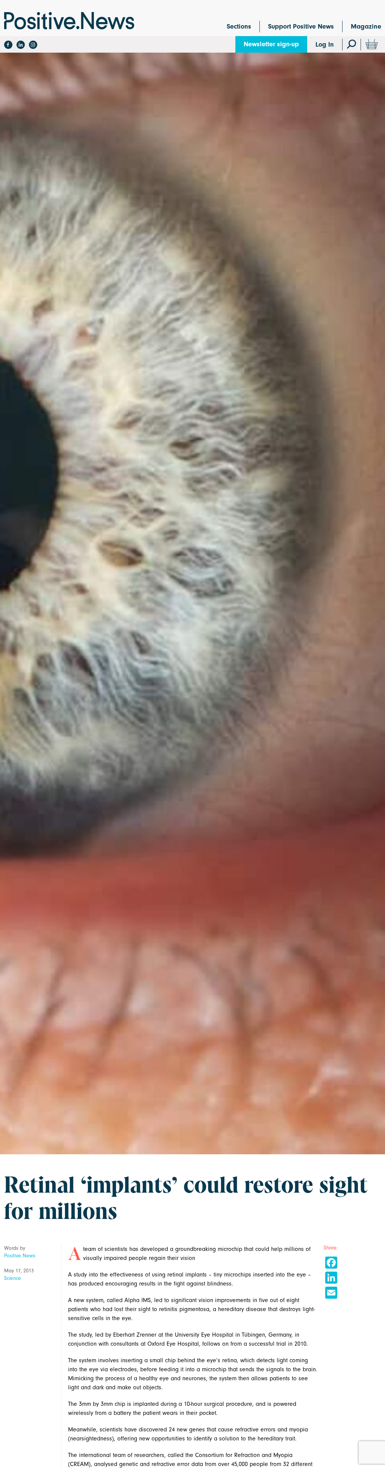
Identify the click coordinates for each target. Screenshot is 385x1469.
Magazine (366, 26)
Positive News (19, 1255)
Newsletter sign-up (271, 44)
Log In (324, 45)
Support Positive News (301, 26)
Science (12, 1278)
